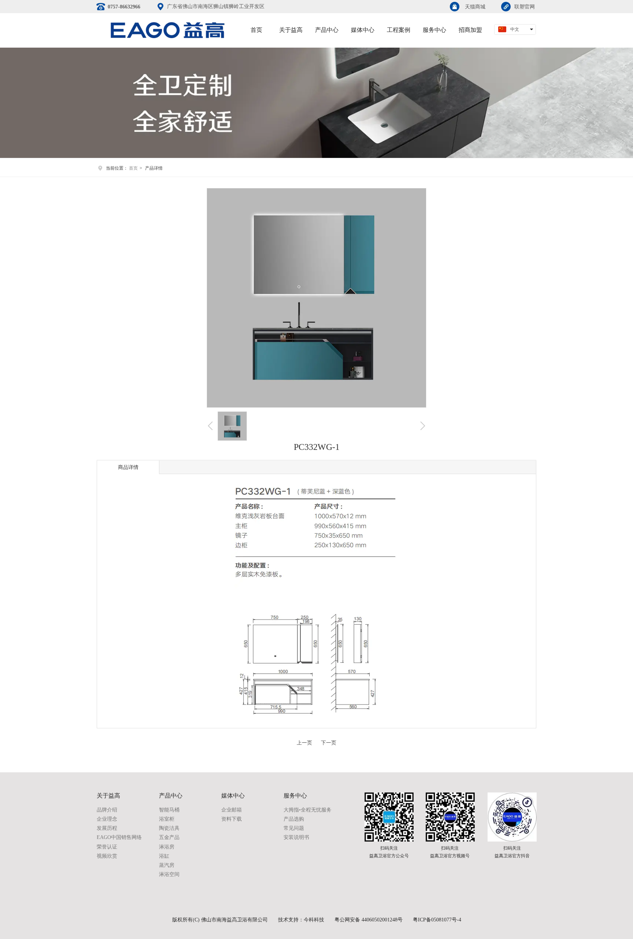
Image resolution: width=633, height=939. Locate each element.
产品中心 (170, 795)
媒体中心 (233, 795)
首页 (133, 168)
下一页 (328, 743)
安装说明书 (296, 837)
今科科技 (314, 920)
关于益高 (108, 795)
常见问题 (294, 828)
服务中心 (295, 795)
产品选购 (294, 819)
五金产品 (169, 837)
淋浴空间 (169, 874)
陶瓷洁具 (169, 828)
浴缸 (164, 856)
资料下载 (231, 819)
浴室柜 (166, 819)
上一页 (304, 743)
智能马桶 (169, 810)
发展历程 (107, 828)
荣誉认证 (107, 847)
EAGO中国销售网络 (119, 837)
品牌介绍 (107, 810)
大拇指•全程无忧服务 (308, 810)
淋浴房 (166, 847)
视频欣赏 (107, 856)
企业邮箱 (231, 810)
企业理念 (107, 819)
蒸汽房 (166, 865)
